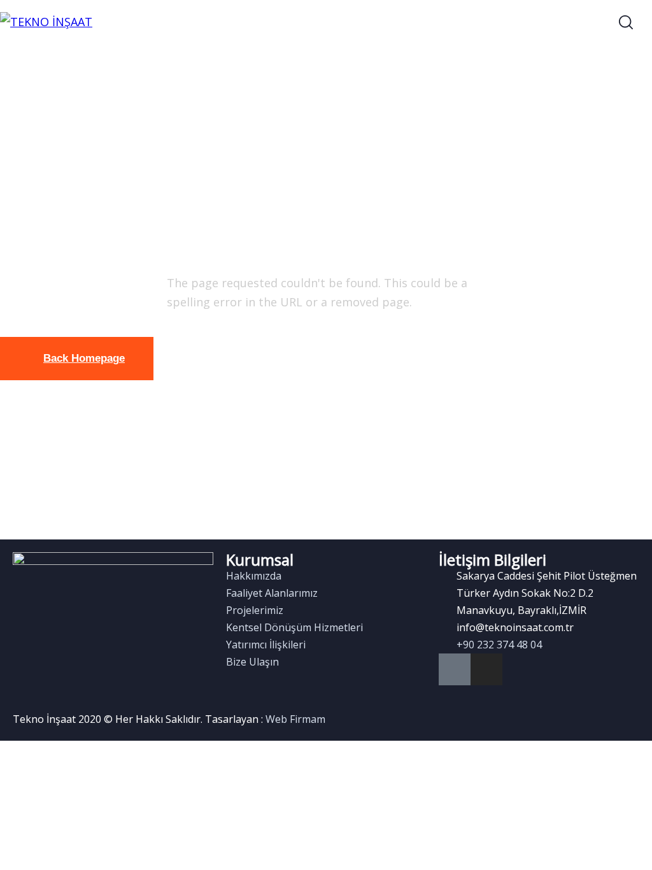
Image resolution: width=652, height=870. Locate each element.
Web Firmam (295, 719)
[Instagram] (486, 669)
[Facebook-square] (455, 669)
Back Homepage (84, 358)
